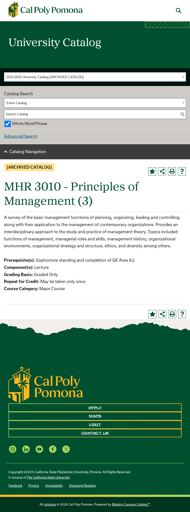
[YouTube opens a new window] (39, 449)
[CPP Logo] (45, 384)
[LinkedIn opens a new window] (26, 449)
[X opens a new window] (66, 449)
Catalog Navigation (27, 151)
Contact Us (95, 433)
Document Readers (82, 485)
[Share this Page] (162, 171)
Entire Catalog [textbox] (16, 103)
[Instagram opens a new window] (12, 449)
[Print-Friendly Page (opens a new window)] (172, 171)
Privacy (33, 485)
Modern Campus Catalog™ (131, 504)
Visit (95, 424)
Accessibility (54, 485)
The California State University (48, 477)
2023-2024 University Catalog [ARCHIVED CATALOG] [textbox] (45, 77)
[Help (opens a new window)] (182, 171)
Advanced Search (20, 136)
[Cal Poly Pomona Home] (45, 9)
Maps (95, 416)
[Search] (182, 114)
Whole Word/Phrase (29, 123)
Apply (95, 407)
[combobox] (95, 77)
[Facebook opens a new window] (52, 449)
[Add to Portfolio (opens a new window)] (152, 171)
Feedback (15, 485)
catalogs (50, 504)
